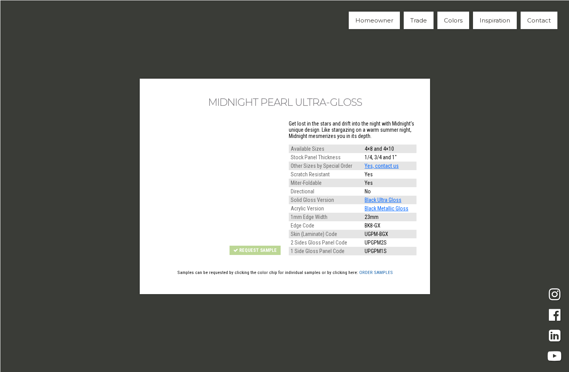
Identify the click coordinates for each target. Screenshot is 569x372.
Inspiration (495, 20)
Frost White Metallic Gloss (453, 186)
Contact (539, 20)
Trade (418, 20)
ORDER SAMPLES (376, 272)
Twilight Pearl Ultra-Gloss (116, 186)
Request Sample (257, 250)
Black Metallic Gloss (386, 208)
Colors (453, 20)
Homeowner (374, 20)
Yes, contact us (382, 166)
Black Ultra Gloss (383, 200)
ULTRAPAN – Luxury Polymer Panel (50, 20)
